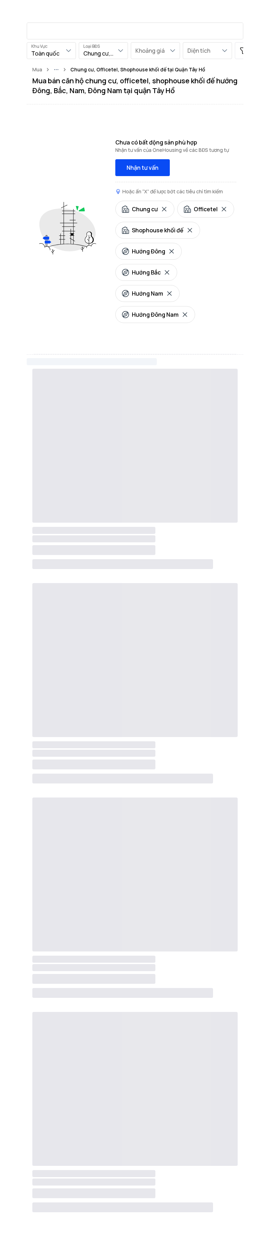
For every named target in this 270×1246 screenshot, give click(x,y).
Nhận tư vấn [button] (143, 168)
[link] (137, 69)
